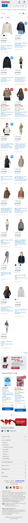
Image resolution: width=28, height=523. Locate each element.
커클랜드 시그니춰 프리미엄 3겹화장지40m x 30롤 (7, 394)
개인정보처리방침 (19, 481)
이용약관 (11, 481)
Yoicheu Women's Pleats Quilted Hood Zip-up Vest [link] (6, 147)
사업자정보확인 (16, 501)
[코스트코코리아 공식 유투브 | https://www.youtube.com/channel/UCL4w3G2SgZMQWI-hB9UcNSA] (17, 488)
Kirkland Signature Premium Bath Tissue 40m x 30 (6, 399)
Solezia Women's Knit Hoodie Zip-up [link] (5, 243)
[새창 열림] (3, 504)
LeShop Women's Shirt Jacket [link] (6, 274)
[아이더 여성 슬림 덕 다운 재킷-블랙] (4, 36)
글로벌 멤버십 (6, 458)
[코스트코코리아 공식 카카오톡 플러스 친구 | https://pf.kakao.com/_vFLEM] (10, 488)
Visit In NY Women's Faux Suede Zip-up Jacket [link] (20, 80)
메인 (2, 9)
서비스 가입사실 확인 (7, 514)
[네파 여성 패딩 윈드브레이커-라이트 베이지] (18, 300)
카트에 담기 (8, 409)
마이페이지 (5, 451)
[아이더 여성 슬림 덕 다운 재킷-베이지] (2, 36)
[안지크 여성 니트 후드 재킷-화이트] (18, 265)
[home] (5, 2)
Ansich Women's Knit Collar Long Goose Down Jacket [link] (21, 179)
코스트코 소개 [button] (5, 436)
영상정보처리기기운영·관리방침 (14, 482)
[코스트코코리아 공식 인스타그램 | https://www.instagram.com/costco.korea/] (14, 488)
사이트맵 (6, 481)
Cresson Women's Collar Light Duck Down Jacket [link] (6, 211)
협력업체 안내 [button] (5, 469)
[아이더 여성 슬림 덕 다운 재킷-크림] (6, 36)
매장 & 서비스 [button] (5, 465)
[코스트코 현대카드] (14, 369)
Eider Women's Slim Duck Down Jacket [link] (6, 49)
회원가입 (5, 442)
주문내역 (5, 454)
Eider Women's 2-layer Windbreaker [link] (6, 80)
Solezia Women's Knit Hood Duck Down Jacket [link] (21, 211)
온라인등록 (5, 449)
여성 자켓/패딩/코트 (21, 9)
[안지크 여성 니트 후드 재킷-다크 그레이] (20, 265)
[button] (24, 5)
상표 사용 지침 (14, 484)
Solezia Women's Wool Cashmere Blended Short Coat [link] (20, 244)
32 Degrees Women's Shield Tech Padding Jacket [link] (7, 310)
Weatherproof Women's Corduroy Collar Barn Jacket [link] (21, 115)
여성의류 (14, 9)
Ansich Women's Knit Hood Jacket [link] (21, 278)
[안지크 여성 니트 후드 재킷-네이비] (16, 265)
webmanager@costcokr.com (9, 500)
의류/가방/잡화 (7, 9)
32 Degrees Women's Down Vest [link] (7, 179)
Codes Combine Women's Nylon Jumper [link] (6, 115)
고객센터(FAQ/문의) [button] (7, 462)
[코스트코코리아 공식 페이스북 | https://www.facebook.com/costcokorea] (7, 488)
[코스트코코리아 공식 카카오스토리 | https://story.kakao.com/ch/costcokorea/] (21, 488)
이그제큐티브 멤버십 (8, 447)
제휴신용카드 (6, 456)
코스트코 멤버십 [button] (6, 440)
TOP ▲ (25, 353)
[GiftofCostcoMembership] (14, 425)
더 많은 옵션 (4, 38)
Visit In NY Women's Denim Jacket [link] (7, 344)
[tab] (14, 436)
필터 (20, 13)
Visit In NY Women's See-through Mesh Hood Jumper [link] (20, 148)
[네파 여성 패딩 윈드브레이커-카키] (16, 300)
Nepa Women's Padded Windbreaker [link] (20, 313)
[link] (7, 33)
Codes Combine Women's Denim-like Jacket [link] (20, 46)
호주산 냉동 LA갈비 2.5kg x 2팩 (20, 397)
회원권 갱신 (6, 445)
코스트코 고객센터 (7, 428)
